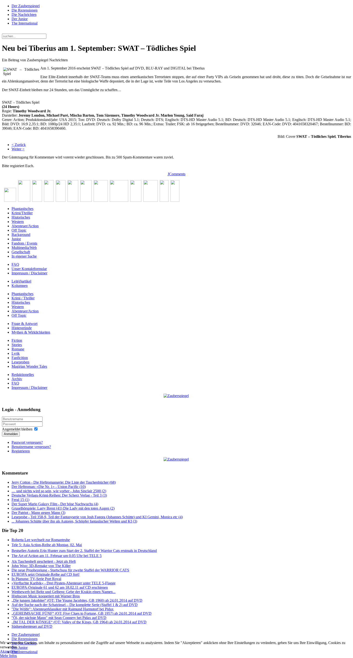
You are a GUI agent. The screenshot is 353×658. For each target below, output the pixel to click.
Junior (16, 239)
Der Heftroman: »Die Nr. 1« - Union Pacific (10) (49, 487)
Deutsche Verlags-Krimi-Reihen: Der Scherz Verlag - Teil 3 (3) (59, 495)
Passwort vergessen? (27, 442)
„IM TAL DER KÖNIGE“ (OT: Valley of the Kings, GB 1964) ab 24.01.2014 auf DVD (79, 622)
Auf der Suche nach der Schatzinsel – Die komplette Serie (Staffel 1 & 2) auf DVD (75, 605)
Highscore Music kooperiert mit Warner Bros (46, 596)
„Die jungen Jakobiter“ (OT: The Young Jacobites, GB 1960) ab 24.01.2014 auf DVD (77, 600)
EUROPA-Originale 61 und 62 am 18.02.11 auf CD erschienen (60, 587)
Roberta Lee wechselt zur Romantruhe (41, 540)
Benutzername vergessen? (31, 447)
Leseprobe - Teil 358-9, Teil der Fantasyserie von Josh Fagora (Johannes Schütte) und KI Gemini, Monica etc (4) (97, 517)
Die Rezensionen (24, 10)
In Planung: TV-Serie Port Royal (36, 579)
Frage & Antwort (24, 324)
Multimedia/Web (24, 248)
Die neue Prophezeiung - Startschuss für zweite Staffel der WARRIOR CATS (70, 570)
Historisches (21, 217)
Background (21, 235)
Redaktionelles (23, 375)
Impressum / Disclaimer (29, 273)
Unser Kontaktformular (29, 269)
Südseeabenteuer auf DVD (32, 626)
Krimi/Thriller (22, 213)
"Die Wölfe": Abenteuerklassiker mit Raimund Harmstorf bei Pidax (63, 609)
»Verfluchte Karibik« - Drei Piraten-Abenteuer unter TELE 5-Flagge (64, 583)
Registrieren (21, 451)
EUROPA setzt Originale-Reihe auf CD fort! (45, 574)
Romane (18, 349)
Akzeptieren (9, 651)
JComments (176, 174)
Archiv (17, 379)
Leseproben (20, 362)
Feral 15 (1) (20, 500)
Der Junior (20, 19)
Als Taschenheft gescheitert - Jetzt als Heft (44, 561)
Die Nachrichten (24, 15)
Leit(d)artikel (21, 281)
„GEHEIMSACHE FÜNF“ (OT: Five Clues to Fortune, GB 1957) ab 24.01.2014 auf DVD (82, 613)
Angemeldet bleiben (17, 429)
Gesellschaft (21, 252)
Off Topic (19, 230)
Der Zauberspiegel (26, 6)
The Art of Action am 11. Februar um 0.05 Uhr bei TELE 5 (57, 556)
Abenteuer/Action (25, 226)
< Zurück (19, 145)
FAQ (15, 264)
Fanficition (20, 358)
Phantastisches (22, 209)
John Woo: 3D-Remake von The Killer (41, 566)
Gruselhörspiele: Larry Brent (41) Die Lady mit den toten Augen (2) (63, 508)
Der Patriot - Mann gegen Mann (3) (38, 513)
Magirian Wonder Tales (29, 366)
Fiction (17, 340)
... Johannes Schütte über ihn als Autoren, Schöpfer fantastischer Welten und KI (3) (74, 521)
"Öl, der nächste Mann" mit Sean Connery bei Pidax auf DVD (59, 618)
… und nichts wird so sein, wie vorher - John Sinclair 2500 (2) (59, 491)
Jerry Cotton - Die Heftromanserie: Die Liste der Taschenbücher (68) (64, 482)
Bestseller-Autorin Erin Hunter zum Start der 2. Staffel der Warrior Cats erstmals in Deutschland (84, 551)
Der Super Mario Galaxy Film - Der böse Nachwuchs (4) (55, 504)
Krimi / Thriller (23, 298)
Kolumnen (20, 286)
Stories (17, 345)
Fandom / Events (24, 243)
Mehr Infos (8, 656)
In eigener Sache (24, 256)
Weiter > (18, 149)
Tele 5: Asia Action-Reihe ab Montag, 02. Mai (47, 545)
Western (18, 222)
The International (24, 23)
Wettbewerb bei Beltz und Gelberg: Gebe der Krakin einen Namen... (64, 592)
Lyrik (16, 353)
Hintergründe (22, 328)
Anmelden (11, 434)
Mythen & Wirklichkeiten (31, 332)
